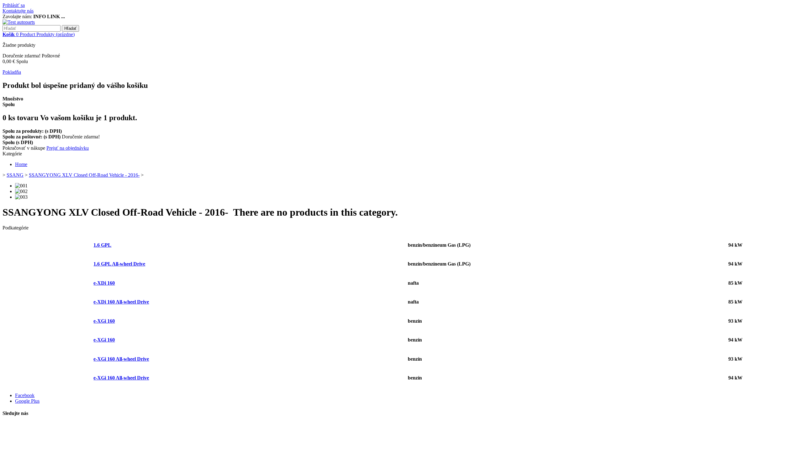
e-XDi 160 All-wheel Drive (121, 301)
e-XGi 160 (104, 321)
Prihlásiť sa (14, 5)
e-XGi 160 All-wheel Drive (121, 359)
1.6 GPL (102, 245)
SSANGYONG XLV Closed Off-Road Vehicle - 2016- (84, 175)
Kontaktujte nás (18, 10)
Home (21, 164)
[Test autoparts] (19, 22)
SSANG (15, 175)
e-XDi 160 (104, 283)
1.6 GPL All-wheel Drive (119, 263)
